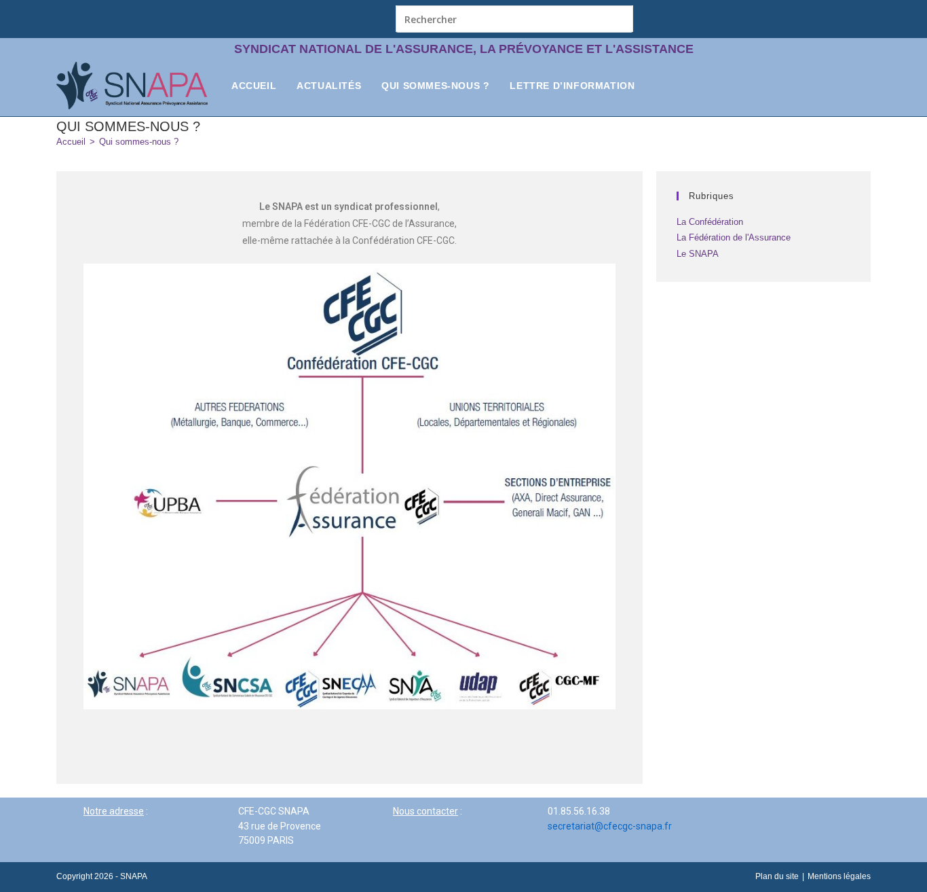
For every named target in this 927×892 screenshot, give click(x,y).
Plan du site (777, 876)
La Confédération (710, 222)
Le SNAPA (698, 254)
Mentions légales (839, 876)
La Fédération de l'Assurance (734, 237)
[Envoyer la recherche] (619, 18)
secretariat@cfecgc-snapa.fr (610, 826)
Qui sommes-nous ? (138, 142)
